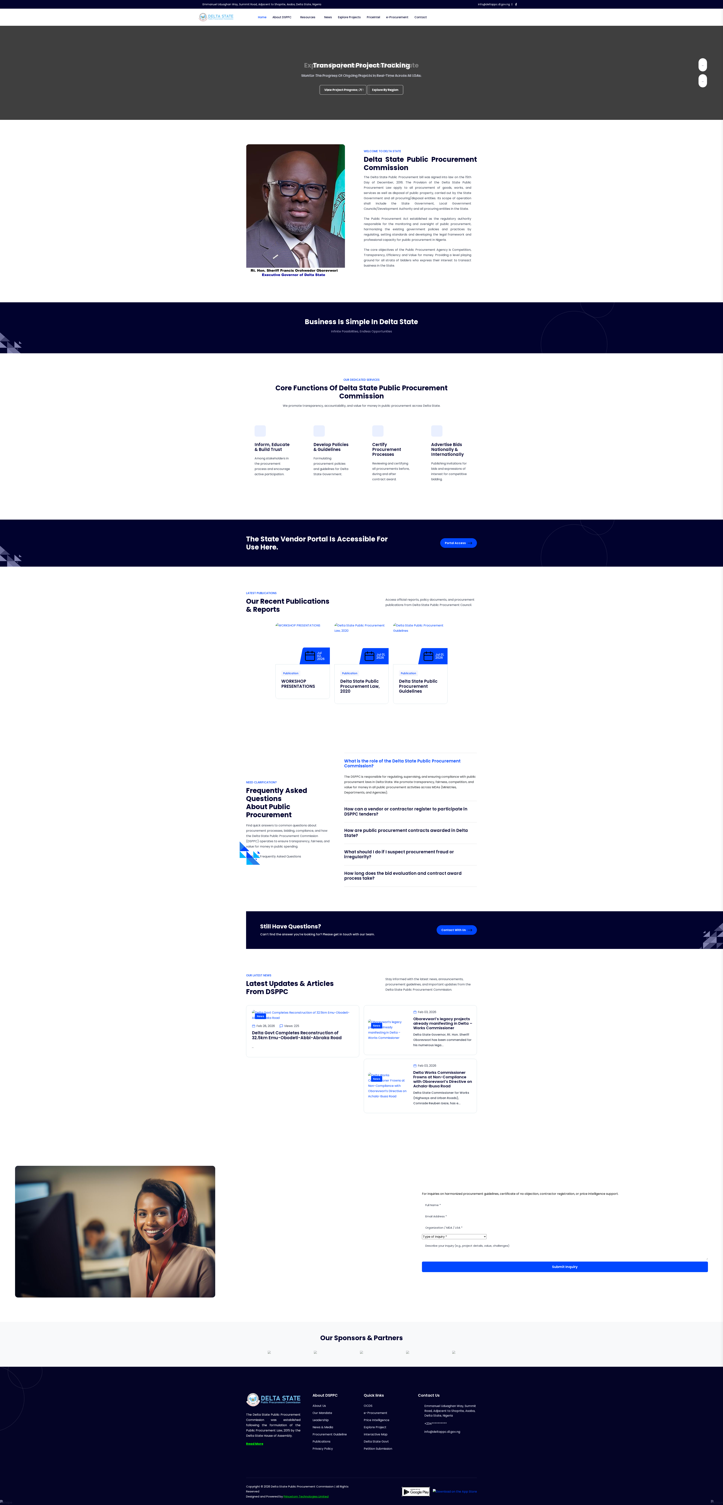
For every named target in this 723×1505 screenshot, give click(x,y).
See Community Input (380, 90)
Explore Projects (349, 17)
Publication (290, 673)
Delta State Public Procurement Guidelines (418, 686)
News (328, 17)
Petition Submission (378, 1448)
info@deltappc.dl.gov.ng (494, 4)
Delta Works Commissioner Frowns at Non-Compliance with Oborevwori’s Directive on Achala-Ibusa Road (442, 1079)
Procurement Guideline (330, 1434)
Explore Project (375, 1427)
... (703, 65)
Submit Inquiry (565, 1266)
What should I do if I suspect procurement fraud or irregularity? (399, 854)
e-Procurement (397, 17)
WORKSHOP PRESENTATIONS (298, 683)
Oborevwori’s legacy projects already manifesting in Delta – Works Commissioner (442, 1023)
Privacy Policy (323, 1448)
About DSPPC (281, 17)
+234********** (435, 1423)
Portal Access (455, 543)
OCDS (368, 1406)
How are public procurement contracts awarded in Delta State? (406, 833)
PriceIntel (373, 17)
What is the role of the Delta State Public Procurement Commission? (402, 763)
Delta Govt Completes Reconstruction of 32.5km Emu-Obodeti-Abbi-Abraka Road (297, 1035)
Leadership (321, 1420)
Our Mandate (322, 1413)
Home (262, 17)
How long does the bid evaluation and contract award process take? (403, 875)
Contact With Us (453, 930)
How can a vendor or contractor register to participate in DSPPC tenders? (405, 811)
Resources (307, 17)
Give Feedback (337, 90)
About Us (319, 1406)
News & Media (323, 1427)
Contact (420, 17)
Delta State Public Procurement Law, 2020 (360, 686)
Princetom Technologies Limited (306, 1496)
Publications (321, 1441)
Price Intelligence (376, 1420)
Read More (254, 1444)
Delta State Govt (376, 1441)
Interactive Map (375, 1434)
